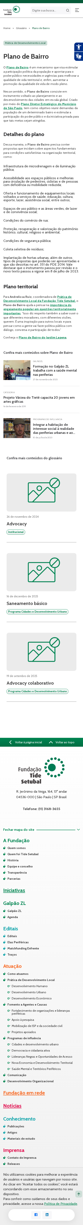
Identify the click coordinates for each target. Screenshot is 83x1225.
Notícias (12, 1106)
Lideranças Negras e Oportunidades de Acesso (42, 1056)
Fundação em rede (24, 1093)
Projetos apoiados (24, 1032)
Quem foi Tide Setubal (23, 854)
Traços (12, 954)
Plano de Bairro (17, 67)
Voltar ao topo (64, 742)
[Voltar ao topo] (78, 1194)
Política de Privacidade (60, 1204)
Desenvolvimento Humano (30, 986)
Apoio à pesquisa (23, 1019)
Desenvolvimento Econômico (32, 998)
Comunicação (16, 1075)
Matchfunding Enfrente (23, 948)
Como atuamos (18, 973)
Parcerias (13, 878)
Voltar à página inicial (28, 742)
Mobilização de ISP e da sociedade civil (37, 1025)
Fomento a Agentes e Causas (27, 1004)
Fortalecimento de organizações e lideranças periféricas (41, 1012)
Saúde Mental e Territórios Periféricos (36, 1068)
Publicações (15, 1126)
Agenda (12, 917)
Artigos (12, 1132)
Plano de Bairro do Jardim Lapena (42, 337)
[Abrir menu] (77, 10)
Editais (12, 936)
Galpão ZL (14, 910)
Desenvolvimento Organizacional (30, 1081)
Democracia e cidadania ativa (31, 1050)
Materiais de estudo (21, 1138)
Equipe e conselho (20, 866)
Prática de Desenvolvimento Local (31, 979)
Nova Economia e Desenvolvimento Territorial (42, 1062)
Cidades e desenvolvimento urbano (35, 1044)
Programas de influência (24, 1038)
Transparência (17, 872)
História (13, 860)
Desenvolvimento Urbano (29, 992)
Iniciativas (14, 890)
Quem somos (16, 847)
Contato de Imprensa (21, 1157)
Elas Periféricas (18, 942)
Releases (13, 1163)
